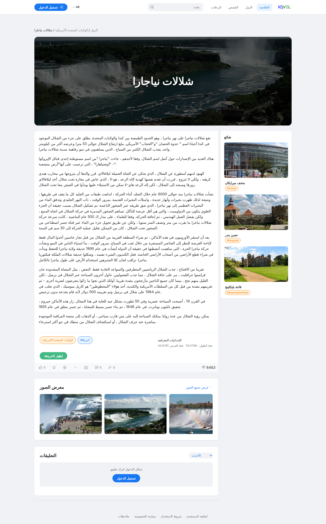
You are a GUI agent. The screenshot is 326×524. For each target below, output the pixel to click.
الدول (248, 7)
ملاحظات (123, 516)
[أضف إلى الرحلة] (64, 367)
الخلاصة (264, 7)
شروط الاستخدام (171, 516)
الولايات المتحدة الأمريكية (71, 30)
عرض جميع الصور (197, 387)
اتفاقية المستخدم (197, 516)
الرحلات (216, 7)
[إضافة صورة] (86, 367)
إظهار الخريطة (53, 356)
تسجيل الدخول (126, 478)
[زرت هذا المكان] (75, 367)
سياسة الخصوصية (145, 516)
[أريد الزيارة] (54, 367)
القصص (233, 7)
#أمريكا (85, 340)
